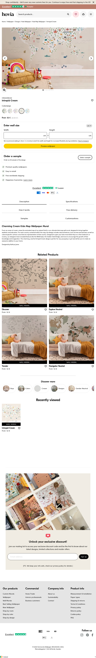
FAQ (72, 618)
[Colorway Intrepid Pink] (15, 111)
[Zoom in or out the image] (4, 90)
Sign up (84, 557)
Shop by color (8, 614)
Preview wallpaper (48, 146)
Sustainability (53, 597)
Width (25, 133)
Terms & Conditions (78, 604)
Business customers (32, 600)
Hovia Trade (30, 594)
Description (24, 201)
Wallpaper (10, 21)
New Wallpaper (9, 607)
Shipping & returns (78, 600)
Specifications (72, 201)
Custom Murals (8, 594)
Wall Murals (7, 600)
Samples (24, 218)
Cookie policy (76, 614)
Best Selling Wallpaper (11, 604)
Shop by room (8, 611)
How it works (24, 210)
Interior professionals (33, 597)
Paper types (75, 597)
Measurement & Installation (81, 594)
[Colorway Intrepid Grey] (10, 111)
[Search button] (68, 14)
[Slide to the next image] (91, 58)
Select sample (85, 157)
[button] (76, 14)
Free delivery (71, 210)
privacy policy (58, 566)
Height (70, 133)
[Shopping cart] (83, 14)
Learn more (27, 180)
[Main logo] (8, 14)
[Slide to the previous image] (5, 58)
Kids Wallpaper (26, 21)
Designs (17, 21)
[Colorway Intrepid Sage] (4, 111)
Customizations (71, 218)
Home (4, 21)
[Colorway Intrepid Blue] (27, 111)
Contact (51, 600)
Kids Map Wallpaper (38, 21)
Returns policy (76, 611)
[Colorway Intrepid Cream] (21, 111)
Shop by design (9, 618)
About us (51, 594)
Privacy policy (76, 607)
